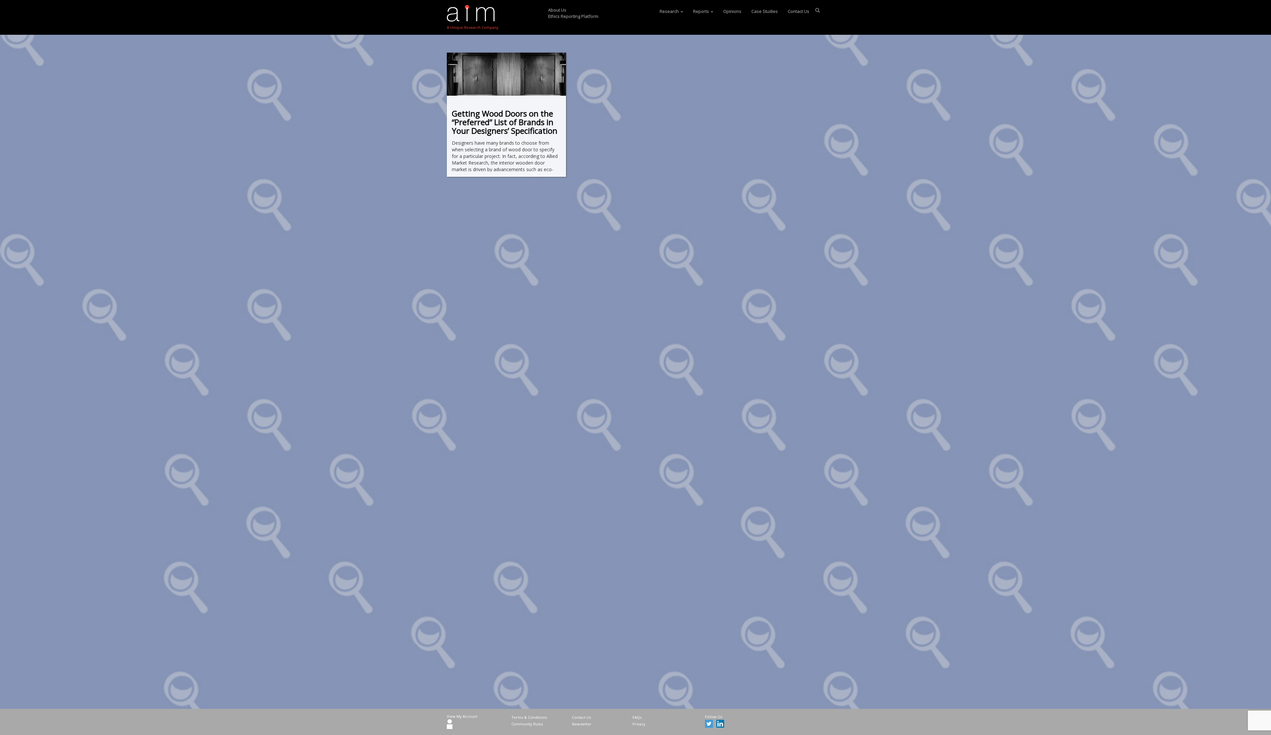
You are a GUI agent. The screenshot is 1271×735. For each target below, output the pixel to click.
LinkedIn (721, 725)
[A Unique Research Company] (472, 13)
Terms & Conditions (529, 717)
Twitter (710, 725)
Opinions (732, 11)
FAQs (637, 717)
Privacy (639, 723)
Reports (701, 11)
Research (670, 11)
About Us (557, 10)
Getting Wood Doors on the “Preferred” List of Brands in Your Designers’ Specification (504, 122)
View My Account (462, 716)
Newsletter (581, 723)
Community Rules (527, 723)
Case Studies (764, 11)
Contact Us (798, 11)
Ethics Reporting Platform (573, 16)
